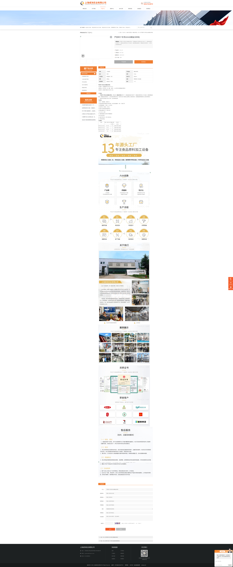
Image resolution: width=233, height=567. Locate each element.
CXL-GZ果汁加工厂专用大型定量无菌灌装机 (111, 540)
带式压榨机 (84, 81)
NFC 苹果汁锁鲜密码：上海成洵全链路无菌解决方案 (89, 110)
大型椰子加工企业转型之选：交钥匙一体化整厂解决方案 (89, 116)
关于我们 (94, 8)
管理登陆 (126, 565)
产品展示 (113, 553)
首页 (120, 32)
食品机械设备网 (137, 565)
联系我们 (148, 8)
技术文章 (121, 8)
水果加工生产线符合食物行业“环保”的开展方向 (89, 113)
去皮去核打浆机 (85, 79)
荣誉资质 (130, 8)
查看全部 (88, 93)
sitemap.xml (143, 565)
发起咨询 (230, 565)
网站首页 (85, 8)
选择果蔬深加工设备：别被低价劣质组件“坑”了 (89, 107)
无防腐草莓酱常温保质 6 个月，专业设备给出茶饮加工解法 (89, 104)
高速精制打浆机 (85, 76)
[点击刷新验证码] (117, 523)
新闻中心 (112, 8)
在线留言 (139, 8)
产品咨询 (123, 61)
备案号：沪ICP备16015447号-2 (117, 565)
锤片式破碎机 (85, 84)
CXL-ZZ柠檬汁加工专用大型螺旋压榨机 (110, 537)
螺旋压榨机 (135, 32)
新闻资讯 (122, 553)
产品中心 (103, 8)
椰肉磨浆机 (84, 90)
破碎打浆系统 (129, 32)
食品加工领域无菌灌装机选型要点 (89, 119)
